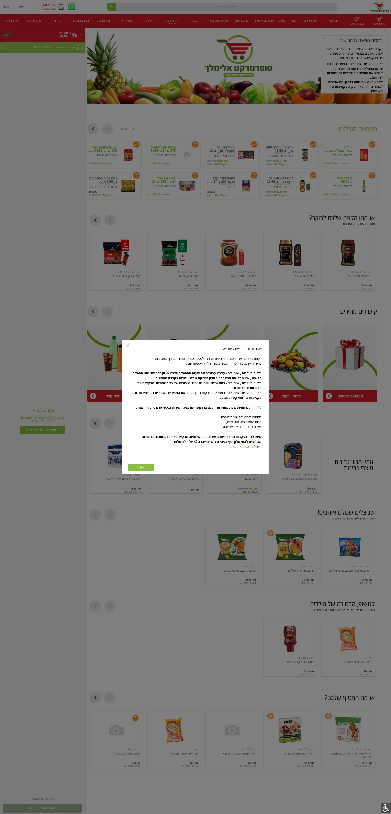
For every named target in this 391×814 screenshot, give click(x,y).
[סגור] (127, 345)
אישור (141, 467)
